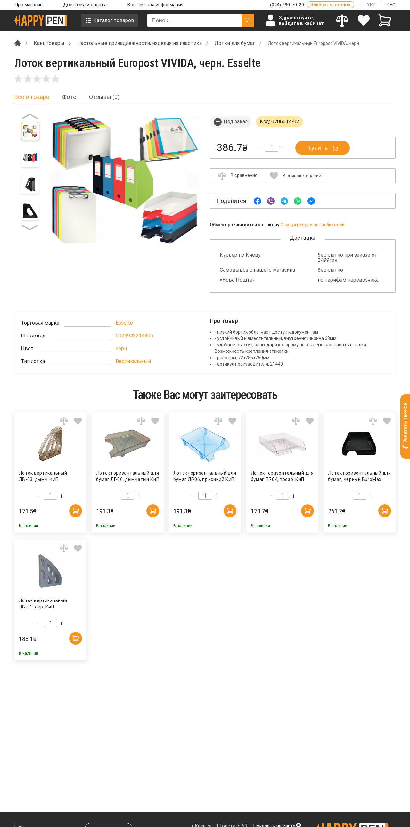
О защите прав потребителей (312, 224)
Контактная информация (155, 5)
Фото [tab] (69, 97)
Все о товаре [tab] (31, 97)
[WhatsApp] (297, 200)
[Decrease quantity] (260, 148)
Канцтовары (49, 43)
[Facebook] (257, 200)
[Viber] (271, 200)
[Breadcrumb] (17, 43)
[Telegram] (284, 200)
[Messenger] (311, 200)
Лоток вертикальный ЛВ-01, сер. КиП (43, 603)
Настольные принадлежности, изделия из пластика (139, 43)
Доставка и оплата (85, 5)
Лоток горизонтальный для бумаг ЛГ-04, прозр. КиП (282, 476)
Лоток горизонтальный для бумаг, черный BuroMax (359, 476)
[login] (363, 20)
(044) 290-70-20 (287, 5)
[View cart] (385, 20)
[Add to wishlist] (78, 421)
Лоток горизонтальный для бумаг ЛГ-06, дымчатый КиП (127, 476)
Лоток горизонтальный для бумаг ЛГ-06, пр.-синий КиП (204, 476)
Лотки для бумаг (235, 43)
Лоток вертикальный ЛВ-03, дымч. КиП (43, 476)
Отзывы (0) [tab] (104, 97)
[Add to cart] (75, 510)
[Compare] (342, 20)
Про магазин (28, 5)
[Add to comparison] (64, 421)
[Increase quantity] (282, 148)
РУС (391, 5)
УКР (371, 5)
